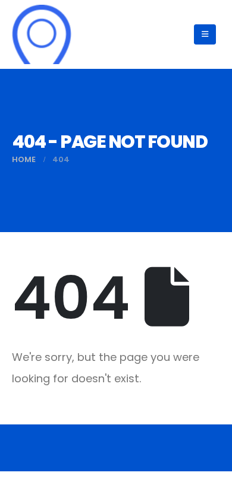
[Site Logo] (41, 34)
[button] (205, 34)
